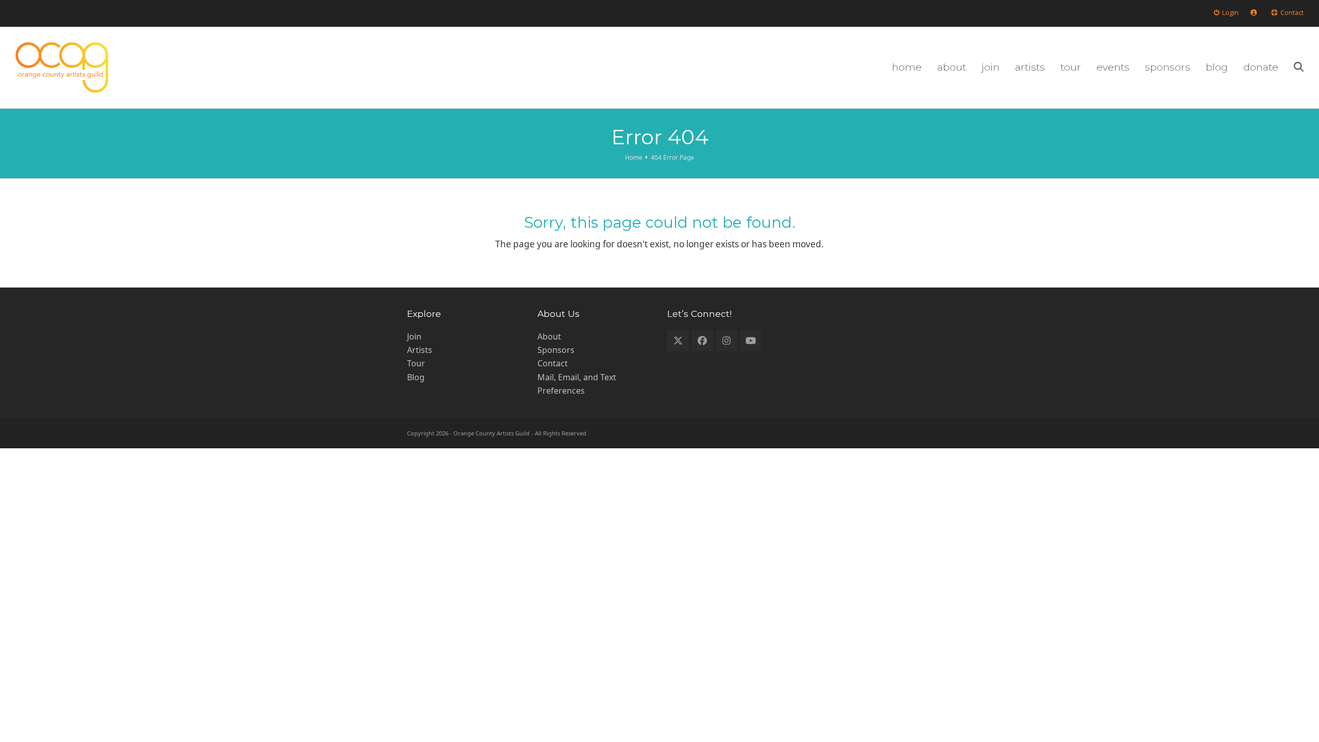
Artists (419, 350)
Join (414, 336)
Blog (416, 377)
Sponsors (555, 350)
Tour (416, 363)
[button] (1298, 67)
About (549, 336)
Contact (552, 363)
